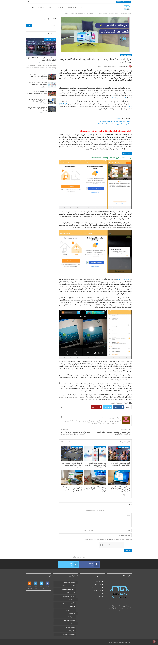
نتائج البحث (98, 596)
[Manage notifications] (154, 641)
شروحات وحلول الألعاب (68, 620)
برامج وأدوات (61, 7)
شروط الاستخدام (96, 590)
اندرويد (89, 135)
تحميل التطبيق (126, 153)
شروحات (112, 403)
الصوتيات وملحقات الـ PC (68, 585)
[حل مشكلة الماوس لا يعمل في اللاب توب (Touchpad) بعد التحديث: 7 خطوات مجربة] (72, 453)
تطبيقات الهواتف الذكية (126, 55)
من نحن (99, 593)
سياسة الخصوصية (96, 587)
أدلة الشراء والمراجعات (75, 7)
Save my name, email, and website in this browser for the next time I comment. (107, 539)
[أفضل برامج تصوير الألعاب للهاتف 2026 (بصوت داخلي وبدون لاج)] (119, 453)
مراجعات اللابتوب (70, 592)
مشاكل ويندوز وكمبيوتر (76, 447)
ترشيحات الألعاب (70, 617)
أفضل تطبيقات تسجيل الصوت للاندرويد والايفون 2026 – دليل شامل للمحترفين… (37, 84)
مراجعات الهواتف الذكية (68, 596)
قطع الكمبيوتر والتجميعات (68, 589)
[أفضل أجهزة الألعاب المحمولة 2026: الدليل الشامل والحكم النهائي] (41, 47)
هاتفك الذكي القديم (123, 279)
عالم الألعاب (50, 7)
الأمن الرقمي (71, 630)
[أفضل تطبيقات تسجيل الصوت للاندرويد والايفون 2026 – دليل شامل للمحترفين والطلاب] (95, 453)
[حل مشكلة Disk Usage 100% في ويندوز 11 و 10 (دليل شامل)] (52, 101)
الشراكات (98, 581)
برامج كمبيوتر (79, 471)
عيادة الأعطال (40, 7)
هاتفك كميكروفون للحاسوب (117, 97)
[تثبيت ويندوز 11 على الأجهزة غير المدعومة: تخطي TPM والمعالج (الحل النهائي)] (95, 477)
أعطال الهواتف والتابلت (68, 627)
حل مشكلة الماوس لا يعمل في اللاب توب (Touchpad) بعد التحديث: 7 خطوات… (37, 108)
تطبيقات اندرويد (120, 403)
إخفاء (118, 118)
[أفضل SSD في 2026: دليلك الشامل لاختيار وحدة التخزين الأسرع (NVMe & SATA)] (52, 94)
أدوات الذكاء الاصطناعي (68, 603)
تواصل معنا (98, 584)
